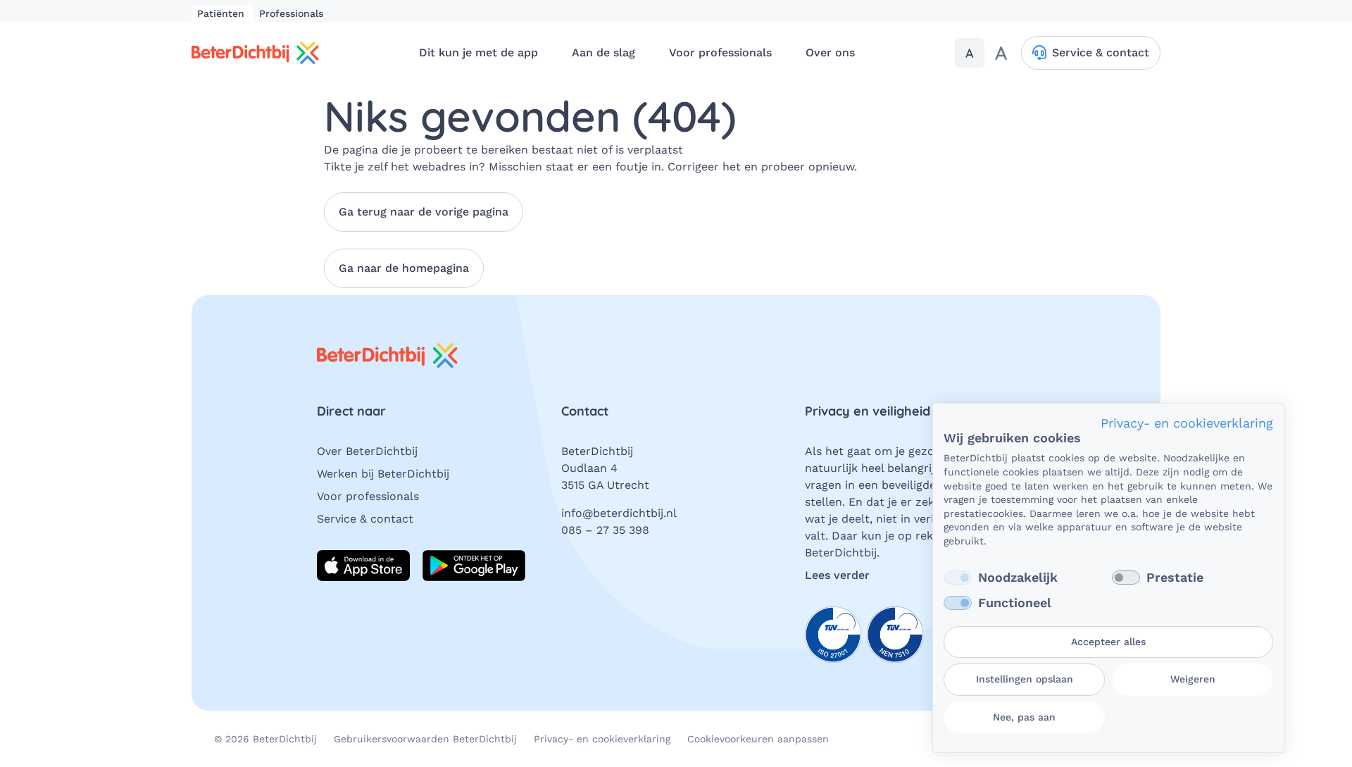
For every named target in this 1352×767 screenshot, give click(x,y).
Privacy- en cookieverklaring (602, 738)
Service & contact (365, 518)
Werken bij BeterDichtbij (383, 473)
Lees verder (837, 575)
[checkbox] (958, 577)
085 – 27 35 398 (605, 530)
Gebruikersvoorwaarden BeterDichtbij (425, 738)
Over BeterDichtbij (367, 451)
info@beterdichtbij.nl (619, 513)
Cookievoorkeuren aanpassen (758, 738)
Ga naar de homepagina (404, 268)
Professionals (291, 13)
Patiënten (222, 13)
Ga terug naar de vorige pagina (423, 211)
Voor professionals (368, 496)
